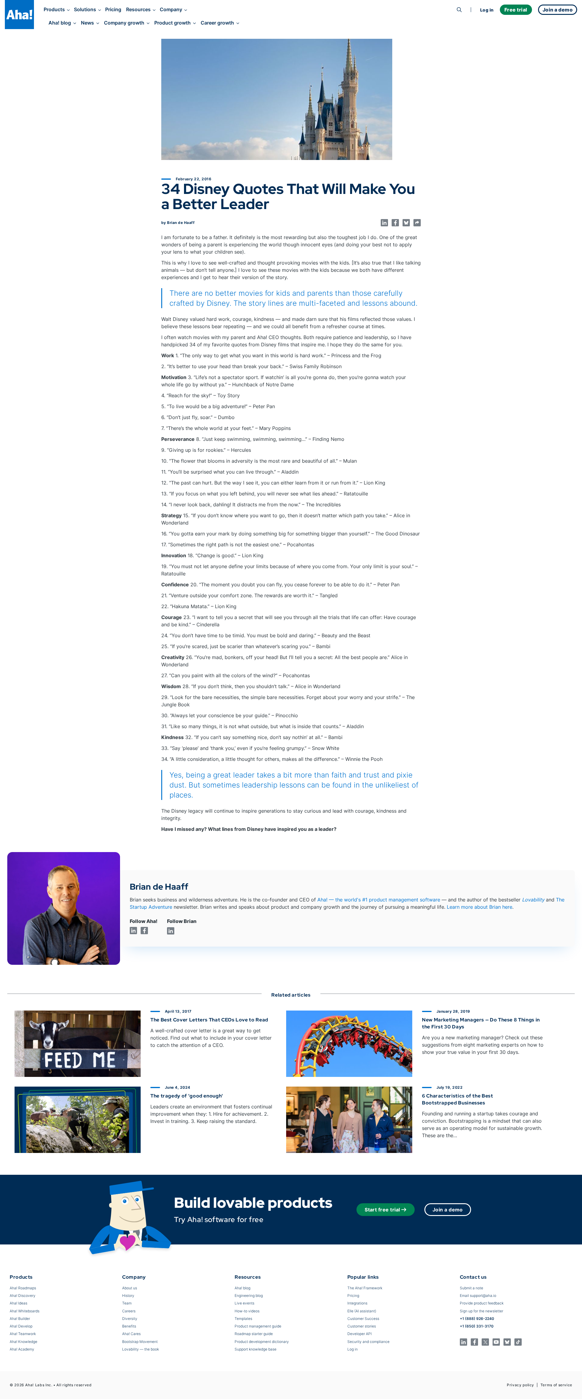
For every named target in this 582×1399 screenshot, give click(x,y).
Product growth (172, 23)
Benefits (129, 1326)
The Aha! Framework (364, 1288)
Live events (244, 1303)
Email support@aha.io (478, 1295)
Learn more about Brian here (479, 907)
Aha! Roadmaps (23, 1288)
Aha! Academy (22, 1349)
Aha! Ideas (18, 1303)
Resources (138, 9)
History (128, 1295)
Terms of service (556, 1385)
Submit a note (471, 1288)
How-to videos (247, 1311)
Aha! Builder (20, 1318)
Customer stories (361, 1326)
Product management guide (258, 1326)
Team (127, 1303)
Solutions (85, 9)
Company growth (124, 23)
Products (54, 9)
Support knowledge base (255, 1349)
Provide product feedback (481, 1303)
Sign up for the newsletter (481, 1311)
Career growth (217, 23)
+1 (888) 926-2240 (477, 1318)
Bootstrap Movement (140, 1341)
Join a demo (448, 1210)
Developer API (359, 1333)
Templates (243, 1318)
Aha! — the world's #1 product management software (378, 900)
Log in (487, 9)
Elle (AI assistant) (361, 1311)
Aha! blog (59, 23)
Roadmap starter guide (254, 1333)
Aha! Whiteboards (24, 1311)
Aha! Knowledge (23, 1341)
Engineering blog (249, 1295)
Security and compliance (368, 1341)
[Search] (459, 9)
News (87, 23)
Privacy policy (520, 1385)
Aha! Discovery (22, 1295)
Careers (128, 1311)
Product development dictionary (262, 1341)
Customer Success (363, 1318)
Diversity (129, 1318)
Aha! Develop (21, 1326)
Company (171, 9)
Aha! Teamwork (23, 1333)
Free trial (515, 10)
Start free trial (382, 1210)
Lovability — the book (140, 1349)
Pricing (113, 9)
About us (129, 1288)
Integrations (357, 1303)
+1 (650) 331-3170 (476, 1326)
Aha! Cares (131, 1333)
